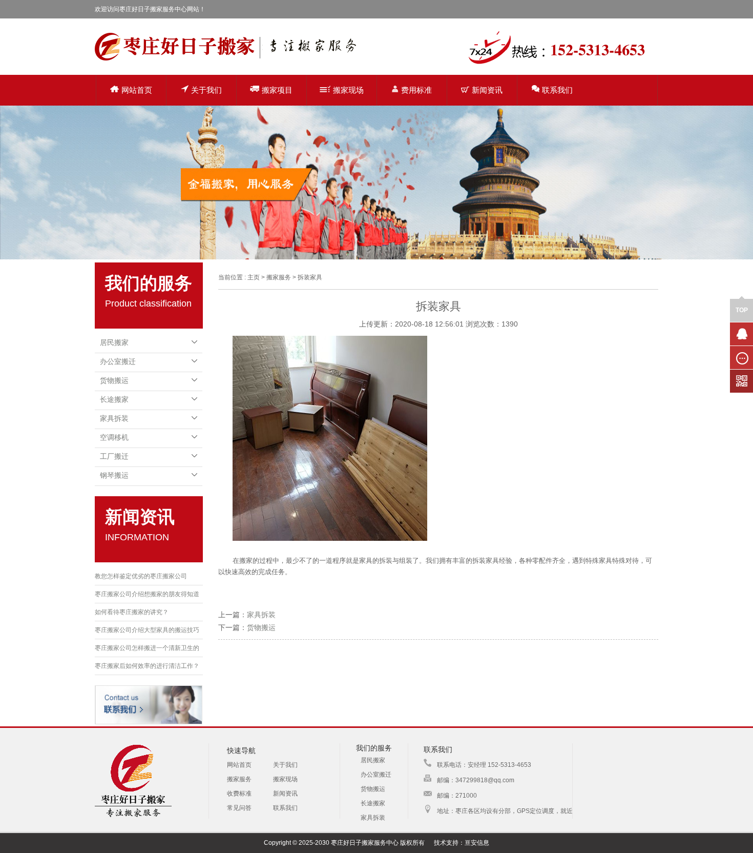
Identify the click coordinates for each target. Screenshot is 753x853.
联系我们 (557, 90)
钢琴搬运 (114, 475)
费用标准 (416, 90)
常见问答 (239, 807)
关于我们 (206, 90)
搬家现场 (348, 90)
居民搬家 (114, 342)
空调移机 (114, 437)
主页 (253, 277)
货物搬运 (114, 380)
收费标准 (239, 793)
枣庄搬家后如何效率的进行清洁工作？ (147, 665)
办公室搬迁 (118, 361)
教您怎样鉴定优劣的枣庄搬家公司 (141, 576)
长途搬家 (114, 399)
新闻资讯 (487, 90)
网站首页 (136, 90)
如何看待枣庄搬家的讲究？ (132, 612)
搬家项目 (277, 90)
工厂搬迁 (114, 456)
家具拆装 (114, 418)
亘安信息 (477, 842)
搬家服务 (239, 779)
